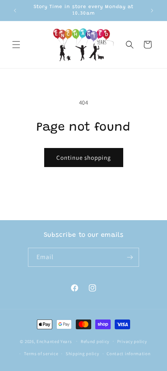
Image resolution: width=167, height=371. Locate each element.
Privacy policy (132, 341)
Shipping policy (82, 353)
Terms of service (41, 353)
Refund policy (95, 341)
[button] (16, 45)
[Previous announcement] (15, 10)
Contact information (128, 353)
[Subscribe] (130, 257)
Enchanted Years (54, 341)
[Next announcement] (152, 10)
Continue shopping (83, 157)
